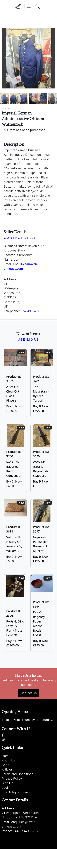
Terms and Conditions (17, 774)
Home (6, 756)
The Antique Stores (16, 792)
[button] (6, 58)
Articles (7, 769)
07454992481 (30, 311)
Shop (5, 765)
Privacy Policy (12, 778)
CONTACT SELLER (21, 238)
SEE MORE (28, 339)
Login (6, 787)
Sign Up (7, 783)
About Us (8, 760)
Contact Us (29, 693)
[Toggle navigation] (28, 6)
